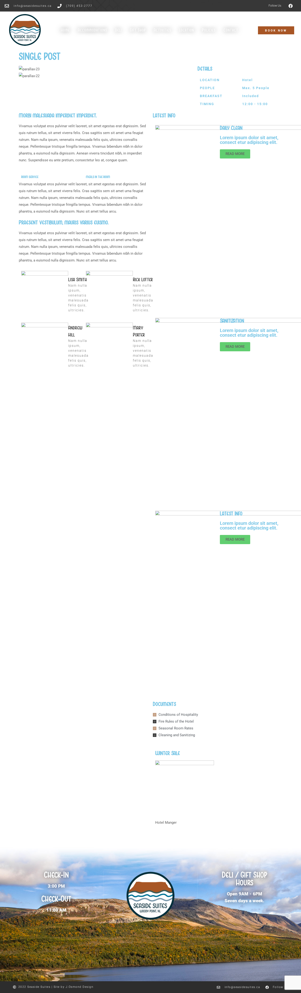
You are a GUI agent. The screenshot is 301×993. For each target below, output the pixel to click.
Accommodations (92, 30)
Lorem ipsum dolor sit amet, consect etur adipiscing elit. (249, 140)
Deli (118, 30)
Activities (162, 30)
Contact (231, 30)
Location (186, 30)
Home (65, 30)
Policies (209, 30)
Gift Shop (138, 30)
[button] (106, 82)
